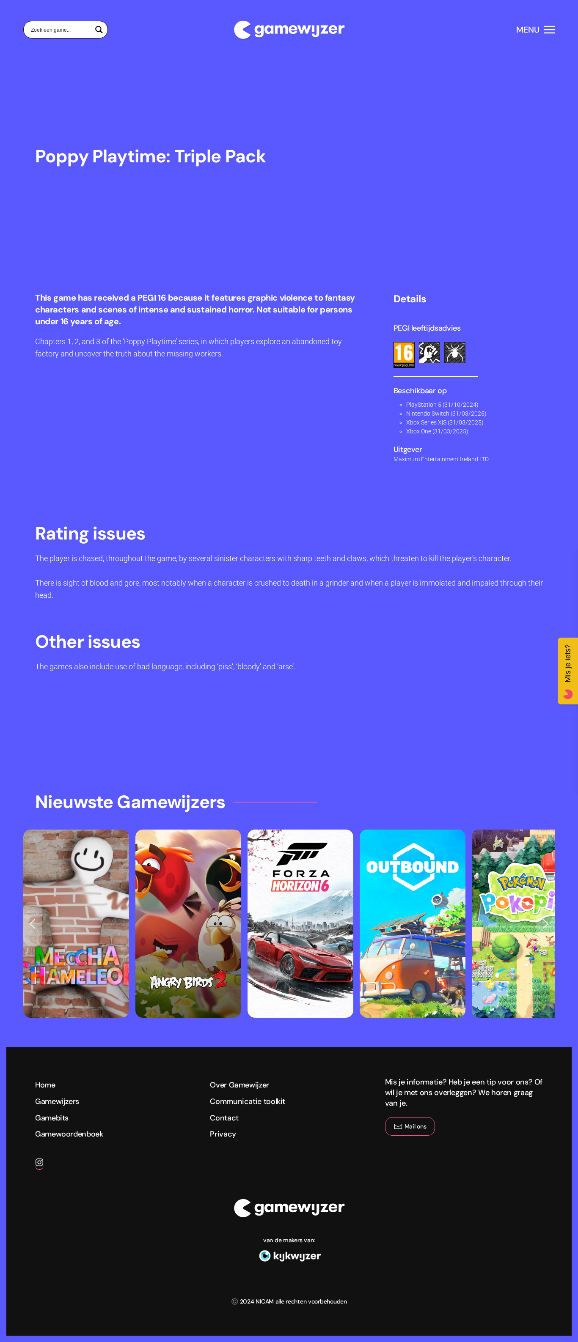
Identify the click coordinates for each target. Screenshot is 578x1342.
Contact (224, 1118)
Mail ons (416, 1126)
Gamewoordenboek (69, 1134)
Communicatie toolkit (247, 1101)
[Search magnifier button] (99, 30)
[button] (535, 30)
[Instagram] (39, 1165)
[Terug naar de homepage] (289, 30)
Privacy (223, 1134)
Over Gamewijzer (239, 1085)
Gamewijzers (57, 1101)
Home (45, 1085)
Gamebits (52, 1118)
